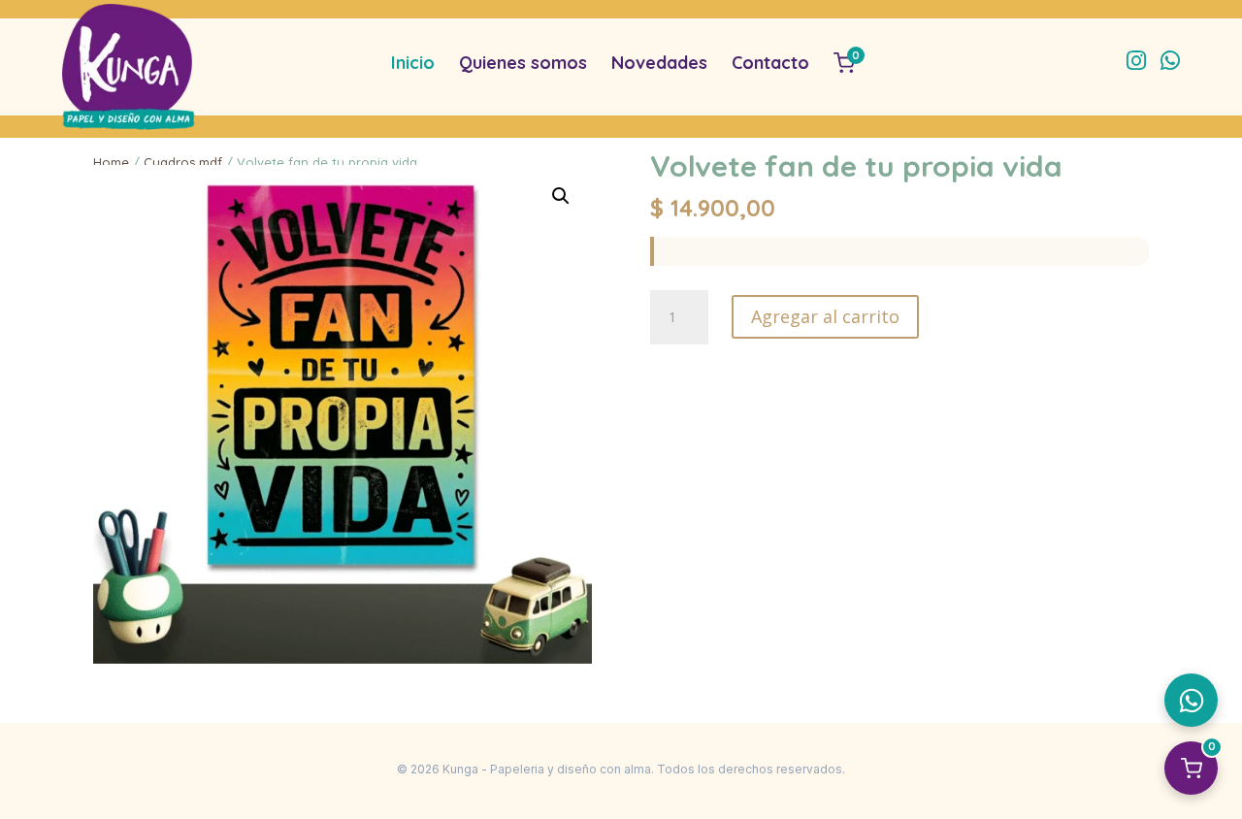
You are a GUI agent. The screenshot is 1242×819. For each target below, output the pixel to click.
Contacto (770, 62)
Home (111, 162)
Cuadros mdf (183, 162)
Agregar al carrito (825, 316)
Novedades (659, 62)
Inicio (413, 62)
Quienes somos (523, 62)
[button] (560, 196)
